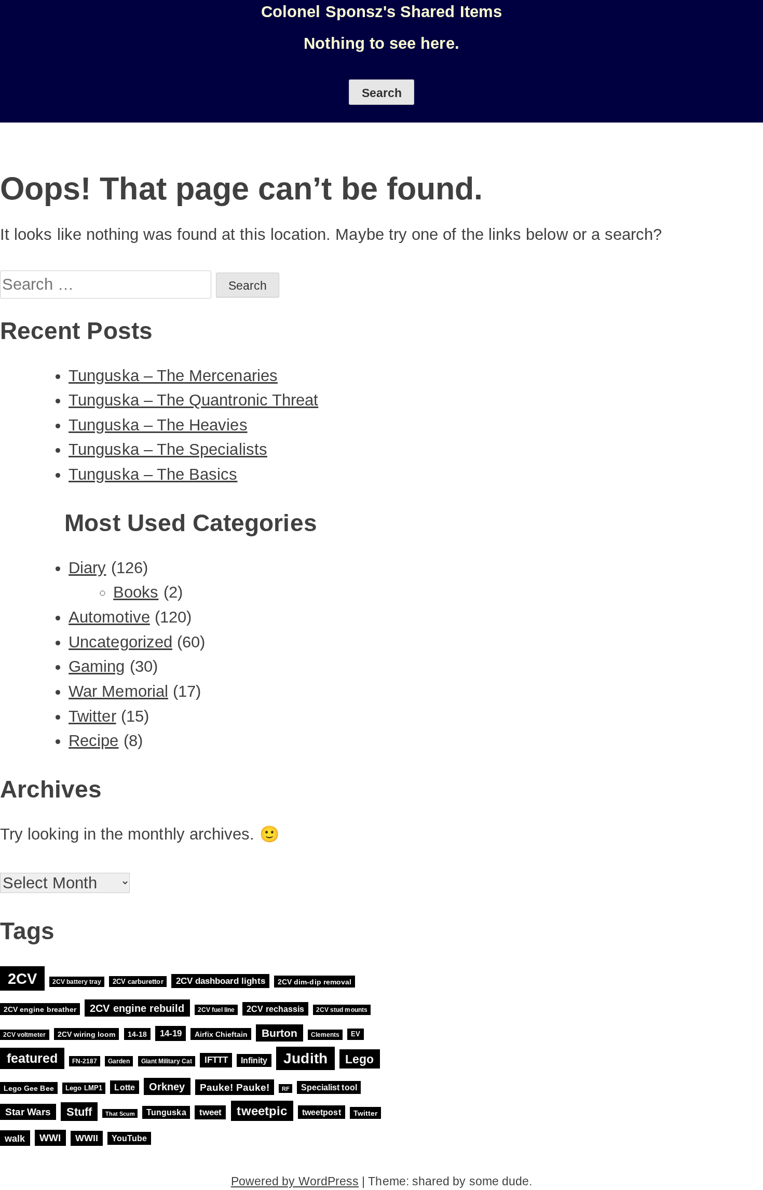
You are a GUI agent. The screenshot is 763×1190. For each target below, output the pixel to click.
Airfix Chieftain (221, 1034)
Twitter (92, 716)
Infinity (254, 1060)
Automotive (109, 617)
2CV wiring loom (87, 1034)
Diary (87, 568)
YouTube (129, 1138)
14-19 (171, 1034)
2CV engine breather (40, 1009)
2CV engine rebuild (137, 1008)
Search (382, 93)
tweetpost (321, 1112)
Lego (359, 1059)
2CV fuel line (216, 1009)
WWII (86, 1138)
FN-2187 (84, 1061)
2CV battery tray (77, 981)
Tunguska (166, 1112)
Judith (305, 1058)
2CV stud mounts (341, 1009)
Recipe (93, 741)
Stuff (79, 1111)
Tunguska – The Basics (153, 474)
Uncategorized (120, 642)
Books (135, 592)
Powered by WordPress (295, 1181)
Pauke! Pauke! (234, 1086)
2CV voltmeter (24, 1034)
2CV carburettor (138, 981)
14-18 (137, 1034)
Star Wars (28, 1111)
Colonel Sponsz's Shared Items (381, 12)
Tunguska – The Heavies (158, 425)
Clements (325, 1034)
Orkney (167, 1086)
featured (32, 1058)
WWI (50, 1137)
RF (286, 1088)
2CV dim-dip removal (314, 981)
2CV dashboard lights (220, 981)
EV (355, 1034)
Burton (279, 1033)
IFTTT (216, 1060)
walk (15, 1137)
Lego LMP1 (83, 1088)
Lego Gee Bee (29, 1088)
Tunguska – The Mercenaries (173, 376)
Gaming (97, 666)
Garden (119, 1061)
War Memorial (118, 691)
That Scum (120, 1113)
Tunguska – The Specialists (168, 449)
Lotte (124, 1087)
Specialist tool (329, 1087)
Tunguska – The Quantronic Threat (193, 400)
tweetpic (262, 1111)
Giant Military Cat (167, 1061)
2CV (22, 978)
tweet (210, 1112)
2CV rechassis (275, 1008)
